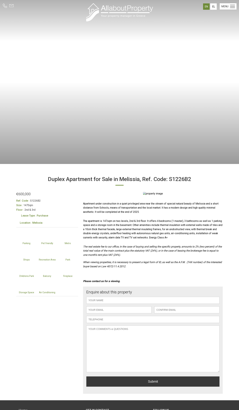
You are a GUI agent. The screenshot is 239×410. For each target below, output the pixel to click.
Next (219, 193)
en (206, 6)
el (213, 6)
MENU (224, 6)
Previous (87, 193)
